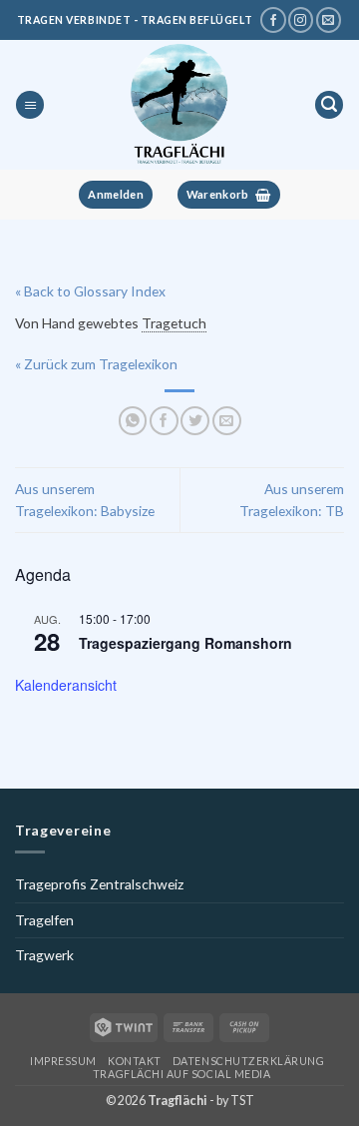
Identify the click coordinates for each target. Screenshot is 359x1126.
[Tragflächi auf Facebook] (272, 20)
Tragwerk (44, 954)
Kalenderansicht (66, 685)
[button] (30, 105)
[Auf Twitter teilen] (194, 420)
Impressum (63, 1060)
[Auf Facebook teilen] (164, 420)
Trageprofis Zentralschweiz (99, 883)
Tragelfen (44, 919)
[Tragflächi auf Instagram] (300, 20)
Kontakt (135, 1060)
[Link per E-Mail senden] (226, 420)
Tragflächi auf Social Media (181, 1073)
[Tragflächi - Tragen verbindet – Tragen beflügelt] (179, 105)
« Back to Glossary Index (90, 290)
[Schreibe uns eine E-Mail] (328, 20)
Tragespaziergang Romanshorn (185, 643)
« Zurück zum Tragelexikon (96, 363)
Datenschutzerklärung (249, 1060)
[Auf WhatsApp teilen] (133, 420)
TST (242, 1100)
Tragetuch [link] (174, 322)
